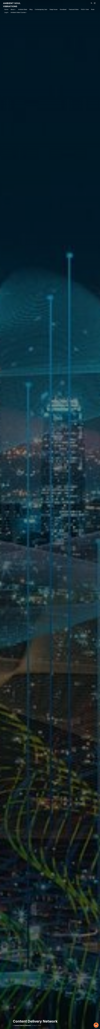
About (13, 9)
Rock (92, 9)
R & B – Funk (85, 9)
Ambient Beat (22, 9)
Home (6, 9)
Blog (30, 9)
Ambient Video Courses (18, 12)
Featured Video (74, 9)
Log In (6, 12)
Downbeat (63, 9)
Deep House (53, 9)
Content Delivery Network (22, 1025)
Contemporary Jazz (41, 9)
